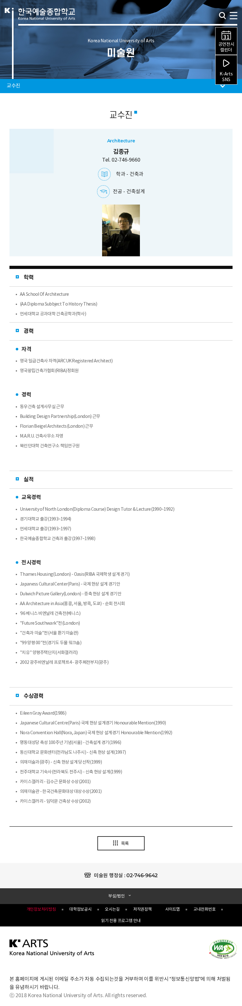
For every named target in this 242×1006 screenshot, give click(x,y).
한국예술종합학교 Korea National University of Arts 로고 (46, 20)
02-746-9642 (142, 875)
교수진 (10, 84)
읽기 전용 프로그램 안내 (121, 921)
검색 (222, 16)
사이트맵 (172, 909)
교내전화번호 (204, 909)
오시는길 (112, 909)
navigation (233, 15)
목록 (125, 843)
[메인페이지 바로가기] (52, 947)
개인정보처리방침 (41, 909)
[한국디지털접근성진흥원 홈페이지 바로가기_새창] (223, 948)
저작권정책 (142, 909)
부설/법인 (116, 896)
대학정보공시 (80, 909)
